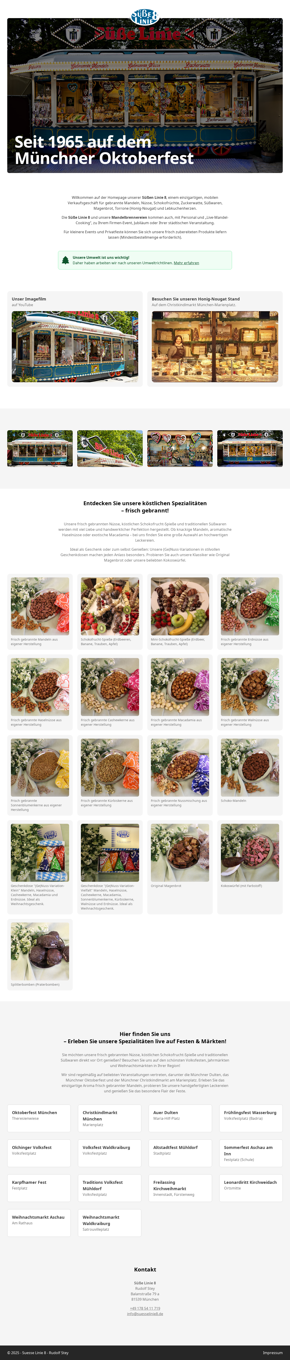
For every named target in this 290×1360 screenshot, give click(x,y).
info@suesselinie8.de (145, 1313)
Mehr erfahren (186, 262)
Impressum (273, 1352)
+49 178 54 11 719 (145, 1308)
